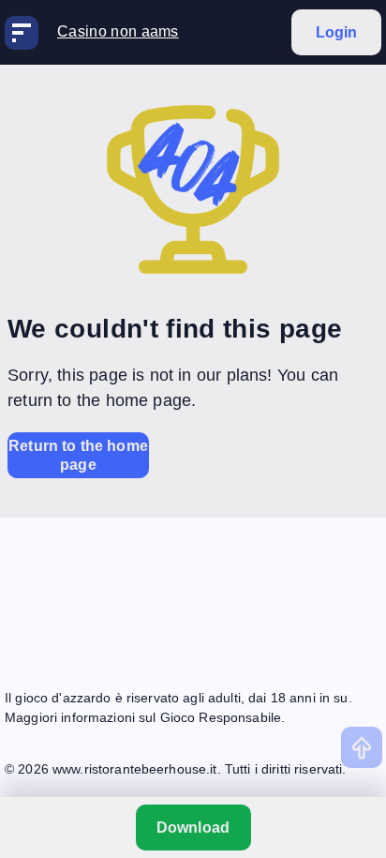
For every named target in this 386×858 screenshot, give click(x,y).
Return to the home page (78, 455)
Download (193, 827)
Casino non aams (118, 31)
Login (337, 32)
